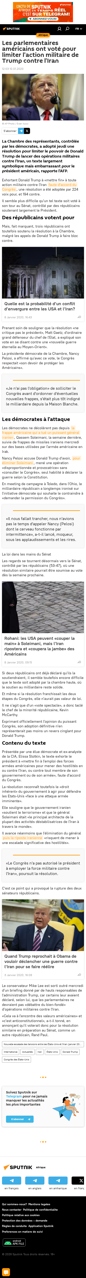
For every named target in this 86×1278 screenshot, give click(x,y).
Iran (40, 1051)
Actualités (27, 1051)
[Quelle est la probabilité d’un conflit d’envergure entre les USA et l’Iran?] (43, 273)
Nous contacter (11, 1209)
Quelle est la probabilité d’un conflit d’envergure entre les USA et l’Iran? (39, 306)
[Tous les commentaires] (6, 1272)
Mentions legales (39, 1204)
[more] (79, 317)
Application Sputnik (40, 1226)
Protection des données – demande (24, 1220)
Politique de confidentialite (40, 1209)
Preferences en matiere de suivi (22, 1231)
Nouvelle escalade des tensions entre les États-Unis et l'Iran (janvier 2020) (43, 1044)
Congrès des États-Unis (16, 1059)
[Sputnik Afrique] (12, 30)
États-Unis (52, 1051)
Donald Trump (70, 1051)
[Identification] (59, 29)
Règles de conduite (14, 1226)
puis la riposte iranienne (22, 837)
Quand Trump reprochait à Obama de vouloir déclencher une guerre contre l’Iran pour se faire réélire (41, 961)
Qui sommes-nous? (14, 1204)
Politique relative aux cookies (21, 1215)
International (10, 1051)
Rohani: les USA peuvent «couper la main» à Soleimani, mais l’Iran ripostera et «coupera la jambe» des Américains (39, 646)
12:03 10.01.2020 (13, 69)
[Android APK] (14, 1243)
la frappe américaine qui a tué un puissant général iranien (41, 433)
